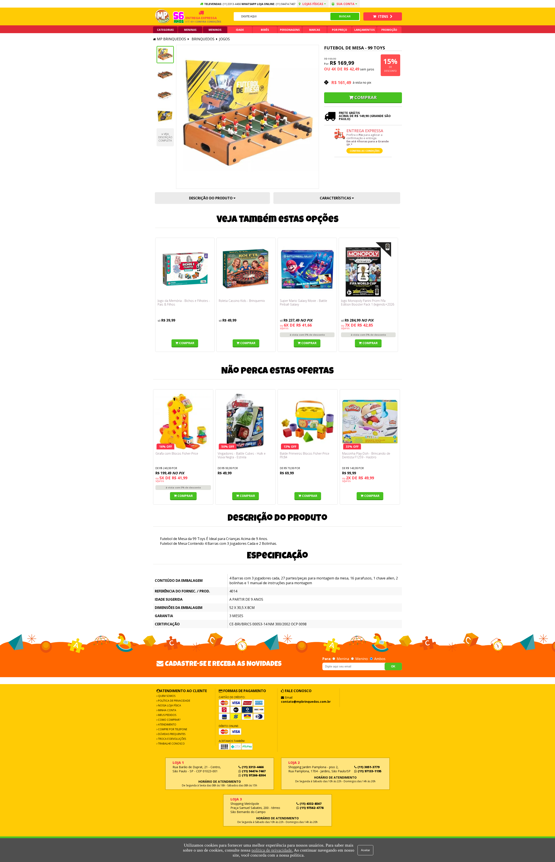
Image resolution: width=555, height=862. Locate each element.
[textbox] (282, 16)
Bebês (265, 30)
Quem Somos (166, 696)
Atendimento (166, 724)
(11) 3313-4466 (252, 767)
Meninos (215, 30)
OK (393, 666)
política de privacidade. (272, 850)
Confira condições (197, 21)
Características (336, 198)
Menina (343, 658)
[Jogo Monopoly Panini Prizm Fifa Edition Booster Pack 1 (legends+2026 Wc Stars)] (368, 269)
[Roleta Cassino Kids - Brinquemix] (246, 269)
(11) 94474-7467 (285, 4)
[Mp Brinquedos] (162, 16)
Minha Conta (166, 710)
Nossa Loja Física (169, 705)
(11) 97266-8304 (253, 775)
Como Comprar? (168, 720)
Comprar (365, 97)
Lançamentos (364, 30)
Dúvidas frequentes (171, 734)
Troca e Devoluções (171, 739)
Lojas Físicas (313, 4)
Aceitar (365, 850)
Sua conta (345, 4)
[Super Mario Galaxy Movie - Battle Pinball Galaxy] (307, 269)
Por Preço (339, 30)
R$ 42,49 (351, 69)
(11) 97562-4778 (311, 808)
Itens (383, 16)
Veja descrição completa (165, 137)
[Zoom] (165, 54)
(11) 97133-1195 (369, 771)
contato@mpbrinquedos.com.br (306, 701)
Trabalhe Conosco (171, 743)
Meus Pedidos (166, 715)
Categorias (165, 30)
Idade (240, 30)
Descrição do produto (211, 198)
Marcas (314, 30)
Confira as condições (365, 150)
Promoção (389, 30)
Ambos (379, 658)
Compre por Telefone (172, 729)
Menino (361, 658)
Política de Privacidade (173, 701)
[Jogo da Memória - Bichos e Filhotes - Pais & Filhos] (185, 269)
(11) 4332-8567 (310, 804)
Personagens (290, 30)
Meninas (190, 30)
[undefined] (247, 117)
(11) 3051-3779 (368, 767)
